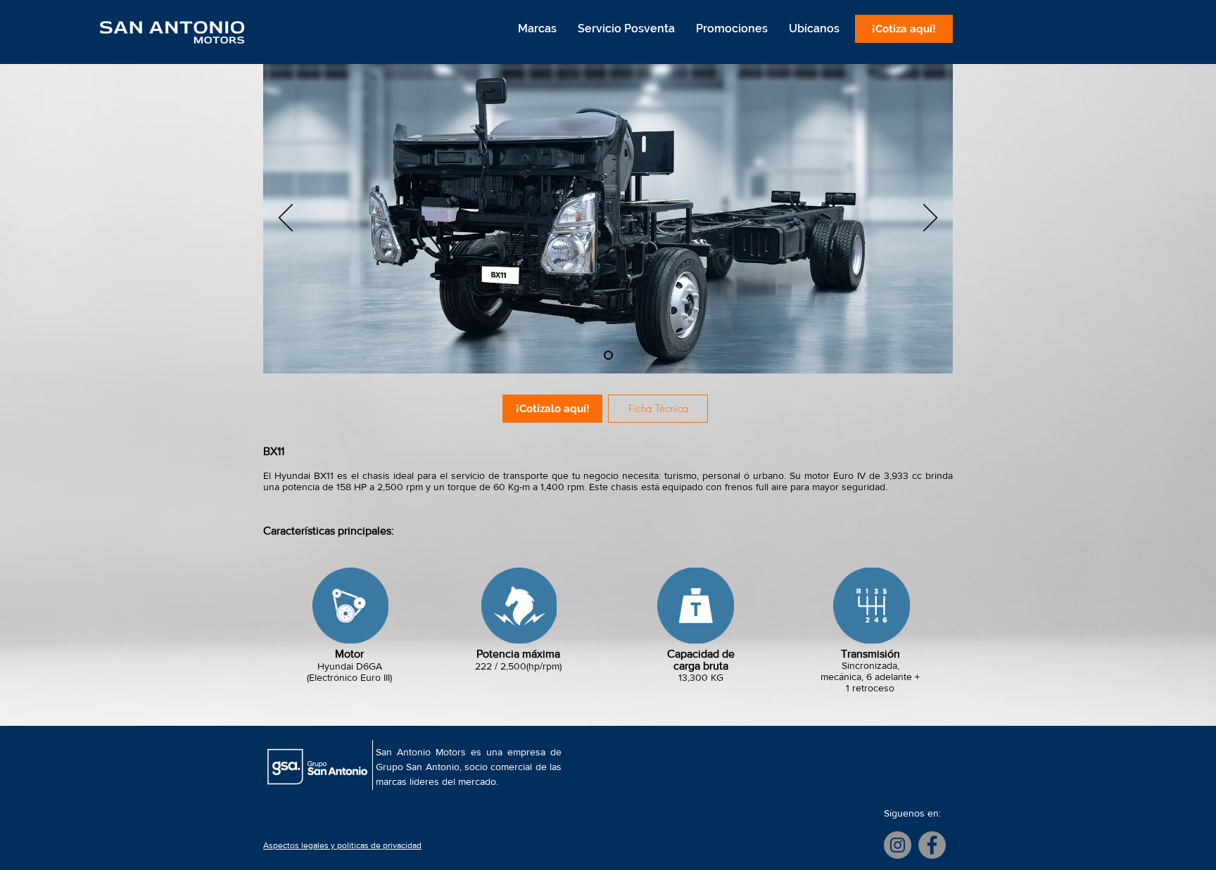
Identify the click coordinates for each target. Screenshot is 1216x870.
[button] (537, 28)
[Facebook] (932, 845)
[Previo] (286, 219)
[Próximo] (930, 219)
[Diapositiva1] (608, 355)
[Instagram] (897, 845)
